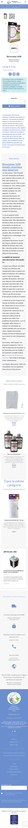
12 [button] (10, 542)
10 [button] (24, 540)
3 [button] (8, 540)
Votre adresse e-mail (6, 785)
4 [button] (10, 540)
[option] (5, 16)
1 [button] (3, 540)
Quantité (14, 98)
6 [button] (15, 540)
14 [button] (15, 542)
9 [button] (22, 540)
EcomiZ (9, 811)
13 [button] (13, 542)
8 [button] (20, 540)
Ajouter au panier (14, 106)
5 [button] (13, 540)
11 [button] (8, 542)
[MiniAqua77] (14, 2)
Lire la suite (6, 583)
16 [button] (20, 542)
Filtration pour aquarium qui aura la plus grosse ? (13, 571)
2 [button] (6, 540)
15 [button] (17, 542)
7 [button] (17, 540)
